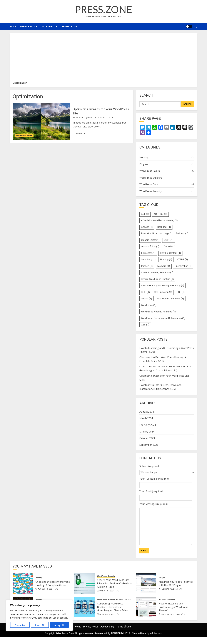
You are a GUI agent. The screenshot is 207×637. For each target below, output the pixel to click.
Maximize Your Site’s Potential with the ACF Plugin (176, 583)
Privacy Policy (28, 26)
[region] (39, 615)
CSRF (168, 240)
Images (147, 266)
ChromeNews (139, 633)
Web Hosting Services (170, 298)
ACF (145, 214)
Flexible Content (170, 253)
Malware (163, 266)
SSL (181, 292)
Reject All (39, 625)
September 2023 (148, 444)
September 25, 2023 (97, 118)
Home (13, 26)
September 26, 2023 (170, 614)
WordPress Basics (24, 136)
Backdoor (164, 227)
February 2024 (147, 425)
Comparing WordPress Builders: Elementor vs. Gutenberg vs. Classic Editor (113, 607)
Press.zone (103, 9)
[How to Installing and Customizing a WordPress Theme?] (146, 607)
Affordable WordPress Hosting (159, 220)
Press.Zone (78, 118)
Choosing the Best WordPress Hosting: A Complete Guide (52, 583)
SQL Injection (163, 292)
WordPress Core (148, 184)
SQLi (145, 292)
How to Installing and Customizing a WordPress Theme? (173, 607)
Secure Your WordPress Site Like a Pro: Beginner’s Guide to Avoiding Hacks (114, 583)
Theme (146, 298)
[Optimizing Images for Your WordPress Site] (41, 121)
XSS (145, 324)
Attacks (147, 227)
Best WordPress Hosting (156, 233)
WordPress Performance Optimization (163, 318)
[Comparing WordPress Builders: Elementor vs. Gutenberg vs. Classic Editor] (84, 607)
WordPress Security (150, 191)
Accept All (59, 625)
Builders (182, 233)
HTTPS (182, 259)
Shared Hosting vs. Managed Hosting (162, 285)
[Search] (195, 27)
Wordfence (148, 305)
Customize (20, 625)
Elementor (148, 253)
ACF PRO (160, 214)
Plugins (143, 164)
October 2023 (147, 438)
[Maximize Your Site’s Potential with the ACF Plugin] (146, 583)
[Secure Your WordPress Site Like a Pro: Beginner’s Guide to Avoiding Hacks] (84, 583)
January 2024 (146, 431)
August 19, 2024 (45, 589)
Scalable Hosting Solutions (157, 272)
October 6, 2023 (107, 614)
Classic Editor (150, 240)
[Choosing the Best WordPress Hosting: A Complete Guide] (23, 583)
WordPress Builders (150, 177)
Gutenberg (148, 259)
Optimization (183, 266)
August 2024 (146, 411)
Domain (169, 246)
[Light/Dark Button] (189, 26)
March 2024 (146, 418)
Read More (80, 133)
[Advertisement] (103, 58)
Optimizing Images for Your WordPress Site (164, 375)
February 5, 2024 (169, 589)
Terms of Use (69, 26)
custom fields (150, 246)
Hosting (144, 157)
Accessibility (49, 26)
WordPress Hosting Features (158, 311)
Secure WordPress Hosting (157, 279)
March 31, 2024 (106, 591)
